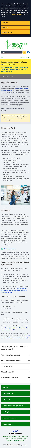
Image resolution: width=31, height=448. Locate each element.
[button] (15, 387)
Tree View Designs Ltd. (13, 445)
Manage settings (7, 32)
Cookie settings (17, 14)
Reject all (5, 27)
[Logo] (15, 44)
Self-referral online (10, 249)
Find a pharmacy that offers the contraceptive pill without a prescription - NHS (14, 290)
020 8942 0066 (19, 441)
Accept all (5, 22)
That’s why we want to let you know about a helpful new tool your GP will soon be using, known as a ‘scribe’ (14, 69)
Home (2, 76)
